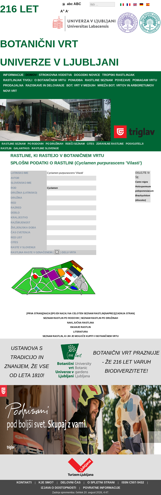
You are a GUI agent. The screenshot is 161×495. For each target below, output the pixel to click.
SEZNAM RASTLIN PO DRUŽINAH (99, 318)
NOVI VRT (10, 90)
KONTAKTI (24, 482)
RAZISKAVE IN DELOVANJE (45, 85)
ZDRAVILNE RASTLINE (110, 143)
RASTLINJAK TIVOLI (17, 80)
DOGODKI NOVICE (87, 75)
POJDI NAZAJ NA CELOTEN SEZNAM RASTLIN (78, 313)
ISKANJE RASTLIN (80, 327)
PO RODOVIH (36, 143)
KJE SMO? (46, 482)
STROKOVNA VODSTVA (55, 75)
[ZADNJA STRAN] (125, 313)
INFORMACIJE (13, 75)
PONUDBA (75, 80)
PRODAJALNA (13, 85)
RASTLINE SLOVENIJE (45, 148)
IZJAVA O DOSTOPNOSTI (58, 487)
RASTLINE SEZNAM (99, 80)
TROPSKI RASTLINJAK (118, 75)
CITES (90, 143)
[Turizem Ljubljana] (80, 477)
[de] (141, 4)
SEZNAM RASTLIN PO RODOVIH (61, 318)
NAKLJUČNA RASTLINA (80, 322)
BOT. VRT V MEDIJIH (80, 85)
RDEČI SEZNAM (75, 143)
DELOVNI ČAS (70, 482)
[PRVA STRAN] (34, 313)
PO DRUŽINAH (54, 143)
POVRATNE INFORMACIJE (101, 487)
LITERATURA (80, 331)
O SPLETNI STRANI (101, 482)
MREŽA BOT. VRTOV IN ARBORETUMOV (125, 85)
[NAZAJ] (47, 313)
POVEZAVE (122, 80)
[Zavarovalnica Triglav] (80, 453)
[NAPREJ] (109, 313)
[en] (135, 4)
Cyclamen (52, 188)
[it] (122, 4)
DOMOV (31, 75)
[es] (147, 4)
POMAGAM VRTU (144, 80)
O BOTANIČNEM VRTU (50, 80)
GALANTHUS (22, 148)
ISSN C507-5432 (133, 482)
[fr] (128, 4)
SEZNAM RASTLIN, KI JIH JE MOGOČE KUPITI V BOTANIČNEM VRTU (81, 336)
